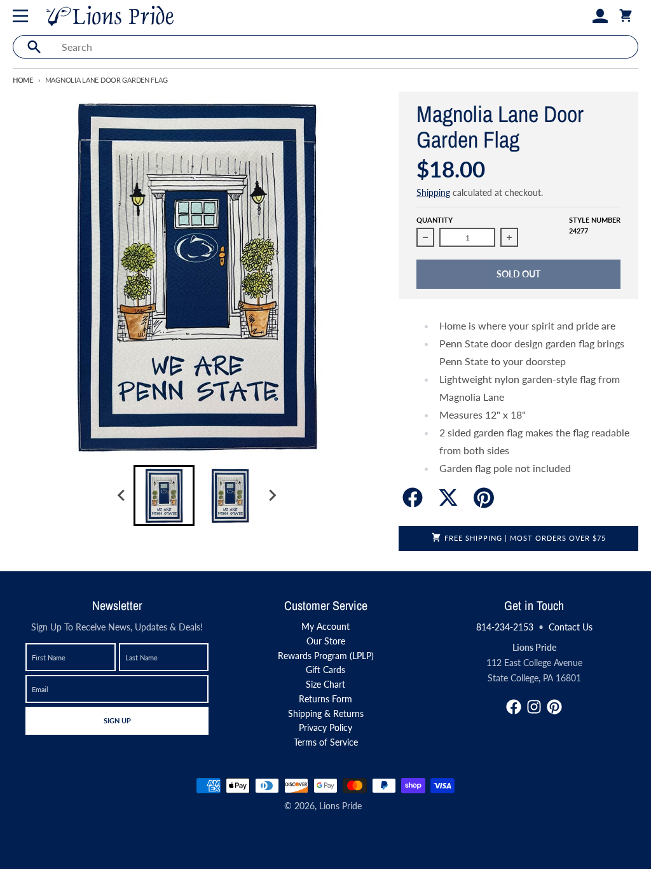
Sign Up (117, 720)
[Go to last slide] (122, 495)
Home (23, 80)
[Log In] (600, 16)
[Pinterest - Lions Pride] (554, 706)
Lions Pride (340, 805)
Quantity (434, 220)
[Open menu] (23, 16)
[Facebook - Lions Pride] (513, 706)
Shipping (433, 192)
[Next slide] (272, 495)
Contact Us (571, 627)
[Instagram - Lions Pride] (534, 706)
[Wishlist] (579, 16)
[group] (164, 495)
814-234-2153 (504, 627)
